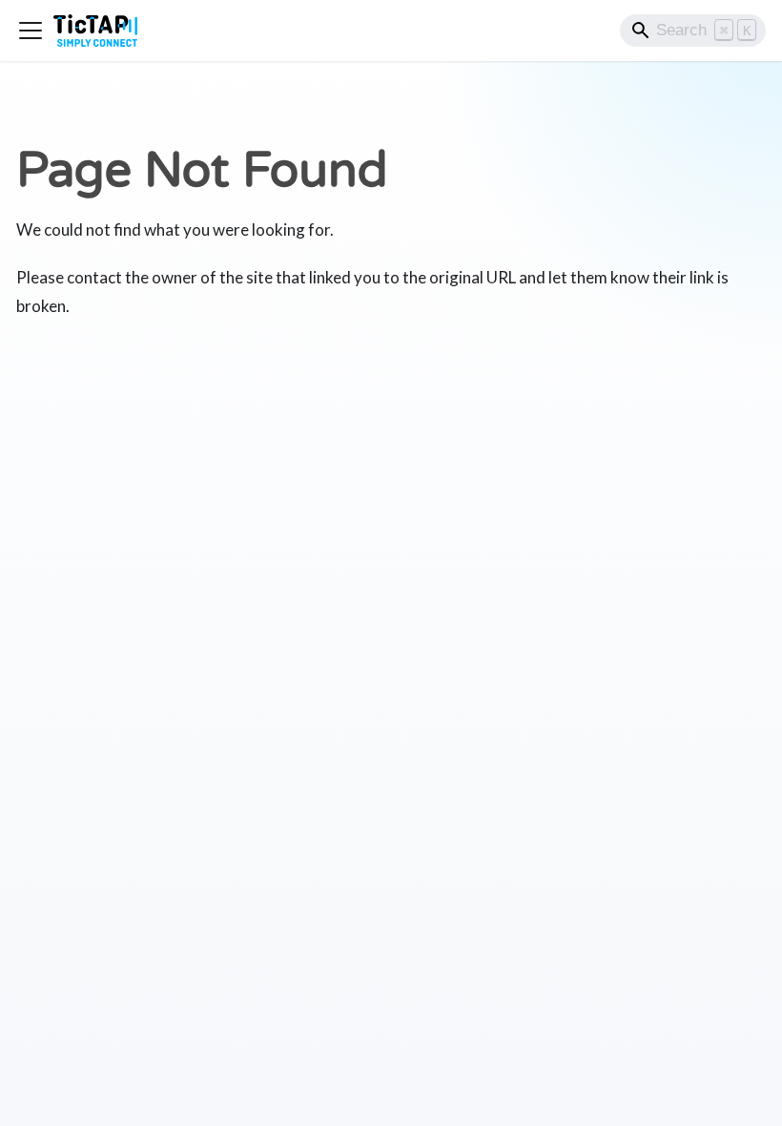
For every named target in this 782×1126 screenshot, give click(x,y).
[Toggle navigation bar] (30, 30)
